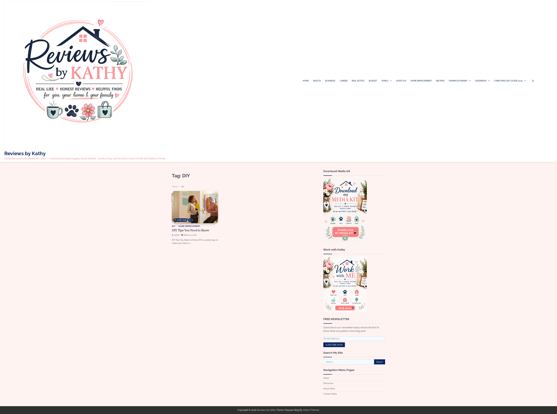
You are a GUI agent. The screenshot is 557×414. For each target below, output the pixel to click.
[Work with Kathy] (345, 311)
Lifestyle (401, 81)
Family (384, 81)
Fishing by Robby (458, 81)
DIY (173, 226)
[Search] (533, 81)
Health (317, 81)
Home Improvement (421, 81)
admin (177, 235)
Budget (373, 81)
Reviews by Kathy (25, 153)
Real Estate (358, 81)
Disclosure (328, 383)
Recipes (440, 81)
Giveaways (481, 81)
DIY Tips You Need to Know (190, 230)
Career (343, 81)
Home (306, 81)
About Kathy (329, 388)
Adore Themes (311, 410)
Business (330, 81)
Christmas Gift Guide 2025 (508, 81)
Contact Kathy (330, 394)
